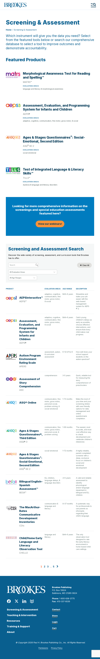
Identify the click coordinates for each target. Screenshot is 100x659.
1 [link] (41, 566)
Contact (56, 609)
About (11, 632)
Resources (13, 620)
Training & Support (18, 626)
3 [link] (48, 566)
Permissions (43, 648)
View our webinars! (50, 223)
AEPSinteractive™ (31, 297)
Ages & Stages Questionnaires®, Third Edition (31, 434)
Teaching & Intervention (21, 615)
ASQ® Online (27, 402)
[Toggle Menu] (93, 5)
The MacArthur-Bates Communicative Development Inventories (29, 514)
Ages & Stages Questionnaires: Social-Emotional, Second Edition (54, 139)
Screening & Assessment (25, 30)
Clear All (85, 265)
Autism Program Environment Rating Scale (30, 359)
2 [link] (44, 566)
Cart (54, 628)
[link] (57, 566)
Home (8, 30)
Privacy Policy (56, 648)
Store (55, 615)
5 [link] (53, 566)
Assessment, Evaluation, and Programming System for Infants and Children (56, 107)
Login (55, 622)
